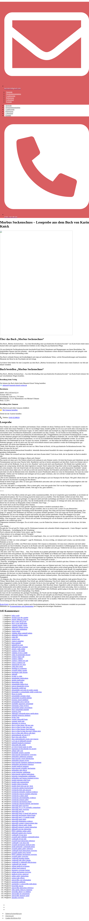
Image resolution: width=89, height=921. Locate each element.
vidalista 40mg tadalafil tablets (22, 633)
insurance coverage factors (21, 870)
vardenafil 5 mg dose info (20, 843)
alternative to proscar (19, 723)
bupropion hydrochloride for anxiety (24, 749)
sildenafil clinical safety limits (22, 825)
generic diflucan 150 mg (20, 619)
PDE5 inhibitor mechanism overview (24, 854)
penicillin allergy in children (21, 892)
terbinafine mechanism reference (23, 764)
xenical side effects (18, 878)
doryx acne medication (19, 623)
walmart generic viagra (19, 625)
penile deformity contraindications (23, 847)
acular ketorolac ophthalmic (21, 772)
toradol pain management (20, 782)
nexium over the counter (20, 617)
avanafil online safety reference (22, 849)
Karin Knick (4, 604)
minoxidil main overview (20, 805)
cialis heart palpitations (19, 629)
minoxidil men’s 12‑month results (23, 817)
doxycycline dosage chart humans (23, 729)
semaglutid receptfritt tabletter (22, 698)
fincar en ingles (17, 694)
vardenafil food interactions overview (24, 850)
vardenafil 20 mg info (19, 839)
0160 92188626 (14, 417)
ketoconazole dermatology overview (24, 755)
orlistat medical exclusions (21, 866)
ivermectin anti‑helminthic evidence (24, 798)
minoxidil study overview (20, 809)
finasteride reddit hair (19, 688)
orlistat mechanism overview (21, 872)
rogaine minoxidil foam (20, 719)
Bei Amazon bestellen (10, 410)
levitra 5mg (15, 717)
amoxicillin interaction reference (23, 888)
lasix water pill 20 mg (19, 621)
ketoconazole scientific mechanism (23, 768)
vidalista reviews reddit (19, 653)
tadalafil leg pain (17, 645)
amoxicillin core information (21, 880)
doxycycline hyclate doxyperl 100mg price (26, 731)
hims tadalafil (16, 643)
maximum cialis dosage (20, 672)
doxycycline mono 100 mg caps (22, 725)
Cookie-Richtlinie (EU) (14, 909)
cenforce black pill (18, 657)
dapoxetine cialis (17, 682)
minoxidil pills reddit (19, 745)
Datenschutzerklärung (13, 914)
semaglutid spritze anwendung (22, 708)
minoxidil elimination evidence (22, 821)
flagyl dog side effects (19, 737)
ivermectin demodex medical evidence (25, 792)
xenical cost (16, 639)
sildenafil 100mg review (20, 627)
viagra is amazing (18, 641)
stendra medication (18, 680)
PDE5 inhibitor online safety (21, 831)
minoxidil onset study (19, 819)
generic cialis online (18, 649)
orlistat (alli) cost (17, 751)
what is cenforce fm (18, 662)
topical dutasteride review (20, 686)
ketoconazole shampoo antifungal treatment (26, 762)
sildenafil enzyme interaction (21, 829)
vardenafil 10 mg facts (19, 835)
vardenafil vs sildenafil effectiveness (24, 862)
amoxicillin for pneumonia (21, 894)
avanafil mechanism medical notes (23, 845)
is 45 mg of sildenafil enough (21, 741)
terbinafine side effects (19, 770)
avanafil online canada (19, 670)
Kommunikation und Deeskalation (22, 606)
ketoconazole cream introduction (23, 758)
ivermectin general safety (20, 800)
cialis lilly (15, 637)
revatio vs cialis (17, 676)
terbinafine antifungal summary (22, 756)
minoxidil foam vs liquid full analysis (24, 813)
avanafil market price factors (21, 852)
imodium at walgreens (19, 668)
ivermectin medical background (22, 788)
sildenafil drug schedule (20, 647)
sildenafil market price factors (22, 833)
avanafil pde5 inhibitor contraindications (25, 837)
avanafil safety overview (20, 856)
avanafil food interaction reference (23, 841)
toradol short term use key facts (22, 786)
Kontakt (9, 102)
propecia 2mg (16, 711)
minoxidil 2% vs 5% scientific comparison (26, 807)
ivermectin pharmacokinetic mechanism (25, 803)
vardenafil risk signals (19, 864)
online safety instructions (20, 876)
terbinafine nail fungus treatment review (25, 778)
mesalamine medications (20, 678)
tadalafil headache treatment (21, 743)
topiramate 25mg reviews (20, 706)
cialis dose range (17, 666)
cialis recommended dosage (21, 655)
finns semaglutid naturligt (20, 709)
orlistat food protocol (19, 868)
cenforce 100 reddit (18, 651)
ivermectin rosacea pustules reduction (24, 794)
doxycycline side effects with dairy (23, 733)
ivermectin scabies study (20, 796)
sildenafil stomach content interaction (24, 827)
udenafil (14, 674)
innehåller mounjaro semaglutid (22, 704)
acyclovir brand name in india (22, 747)
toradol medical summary (20, 766)
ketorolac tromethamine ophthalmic (24, 776)
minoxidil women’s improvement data (24, 823)
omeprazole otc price (19, 664)
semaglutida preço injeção (20, 702)
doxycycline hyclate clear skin (22, 727)
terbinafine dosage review (20, 760)
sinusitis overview (18, 897)
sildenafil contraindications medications (25, 713)
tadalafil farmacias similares (21, 715)
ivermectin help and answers (21, 790)
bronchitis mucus (17, 886)
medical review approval (20, 874)
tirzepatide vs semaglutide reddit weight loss (27, 692)
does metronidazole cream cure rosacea (25, 739)
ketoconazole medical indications (23, 774)
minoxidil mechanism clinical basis (23, 815)
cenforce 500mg (17, 659)
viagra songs (16, 631)
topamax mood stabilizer (20, 700)
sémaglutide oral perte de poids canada (25, 690)
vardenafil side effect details (21, 860)
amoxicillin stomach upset (20, 896)
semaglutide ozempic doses (21, 696)
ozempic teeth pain (18, 721)
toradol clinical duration (20, 784)
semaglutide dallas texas (20, 684)
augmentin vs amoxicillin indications (24, 884)
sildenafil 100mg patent (20, 635)
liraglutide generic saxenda (21, 753)
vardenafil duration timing (20, 858)
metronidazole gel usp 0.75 (21, 735)
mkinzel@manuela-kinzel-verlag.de (15, 385)
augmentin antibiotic (19, 882)
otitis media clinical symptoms (22, 890)
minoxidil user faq (18, 811)
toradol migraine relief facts (21, 780)
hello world (15, 615)
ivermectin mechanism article (21, 802)
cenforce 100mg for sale (20, 661)
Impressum (9, 916)
